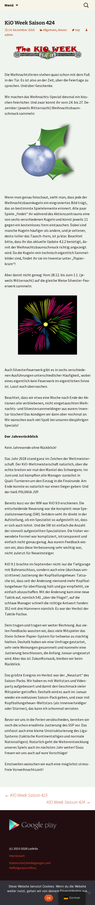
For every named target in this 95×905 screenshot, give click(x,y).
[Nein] (89, 892)
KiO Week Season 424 (68, 802)
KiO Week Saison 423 (26, 795)
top (77, 30)
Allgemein (49, 30)
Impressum (17, 856)
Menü (9, 5)
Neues (62, 30)
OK (49, 898)
